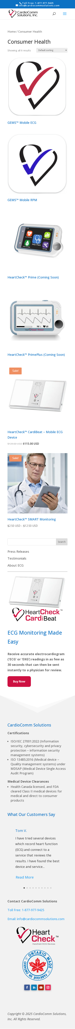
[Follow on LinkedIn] (34, 987)
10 (50, 888)
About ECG (16, 565)
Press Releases (18, 551)
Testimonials (17, 558)
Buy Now (19, 681)
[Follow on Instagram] (48, 987)
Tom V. (21, 830)
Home (12, 31)
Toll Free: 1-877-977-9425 (26, 910)
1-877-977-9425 (44, 3)
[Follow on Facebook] (27, 987)
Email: (12, 919)
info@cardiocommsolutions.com (41, 919)
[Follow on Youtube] (41, 987)
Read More (25, 877)
